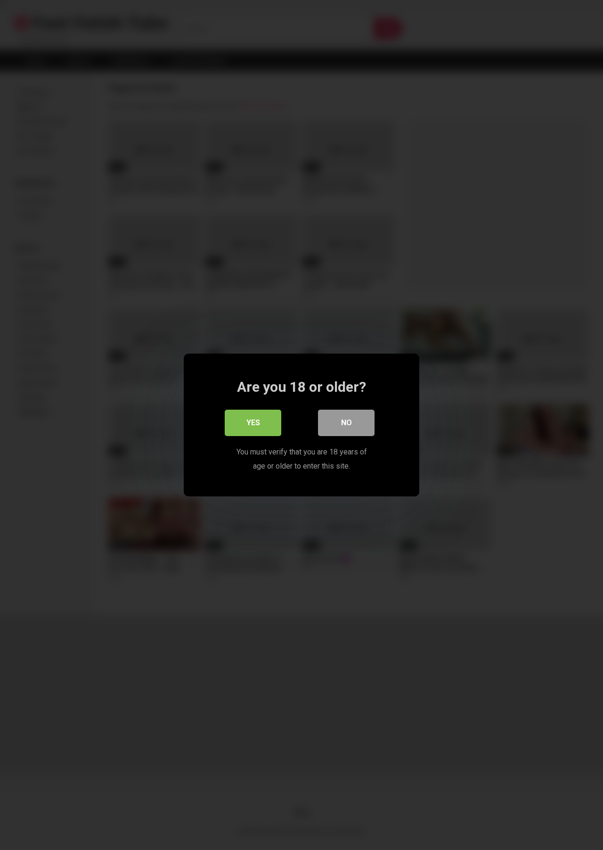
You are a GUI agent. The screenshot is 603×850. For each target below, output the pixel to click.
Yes (253, 422)
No (346, 422)
